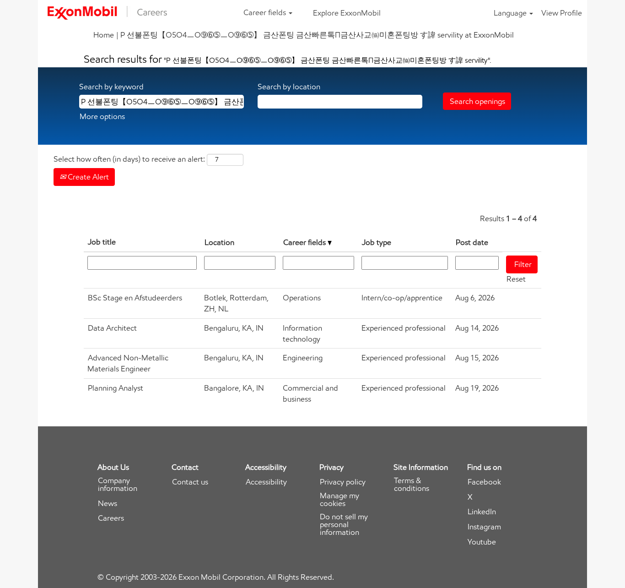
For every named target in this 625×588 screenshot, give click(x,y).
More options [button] (102, 116)
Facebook (484, 482)
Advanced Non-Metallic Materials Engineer (127, 363)
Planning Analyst (115, 387)
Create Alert (87, 176)
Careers (111, 518)
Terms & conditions (411, 484)
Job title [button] (102, 241)
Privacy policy (343, 482)
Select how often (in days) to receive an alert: (129, 158)
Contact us (190, 482)
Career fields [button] (265, 12)
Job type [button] (376, 242)
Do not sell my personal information (344, 524)
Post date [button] (472, 242)
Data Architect (112, 327)
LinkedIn (482, 511)
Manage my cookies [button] (339, 499)
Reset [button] (516, 278)
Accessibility (266, 482)
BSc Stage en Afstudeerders (135, 297)
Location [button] (219, 242)
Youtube (482, 542)
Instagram (484, 527)
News (107, 503)
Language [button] (511, 12)
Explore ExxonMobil (347, 12)
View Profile (561, 12)
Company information (117, 484)
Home (103, 34)
